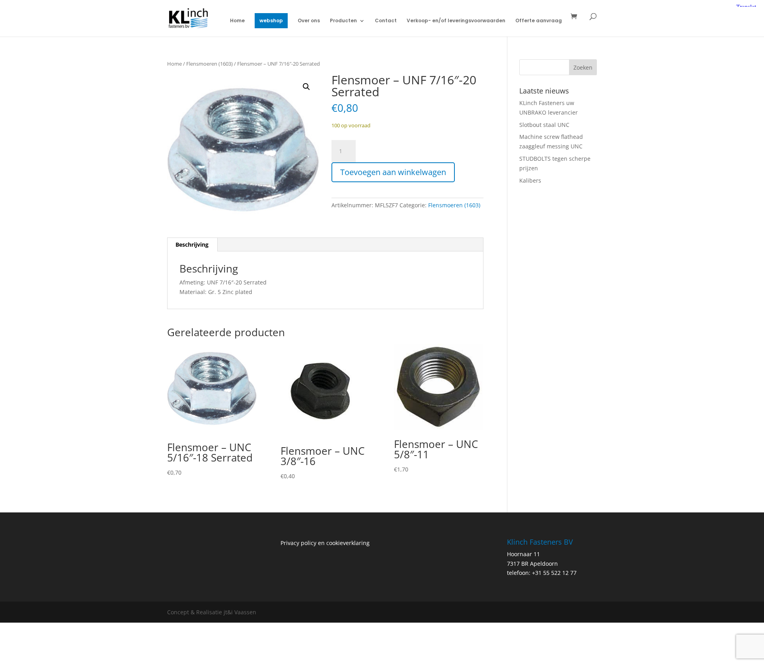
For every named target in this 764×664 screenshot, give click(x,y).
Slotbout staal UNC (544, 125)
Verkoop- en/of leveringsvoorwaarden (456, 21)
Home (237, 21)
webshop (271, 20)
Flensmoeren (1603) (209, 63)
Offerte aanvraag (538, 21)
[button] (306, 87)
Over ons (309, 21)
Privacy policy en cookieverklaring (325, 543)
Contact (386, 21)
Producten (343, 21)
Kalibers (530, 180)
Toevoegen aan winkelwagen (393, 172)
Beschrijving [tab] (192, 244)
